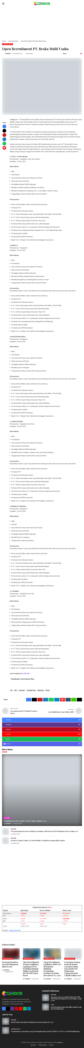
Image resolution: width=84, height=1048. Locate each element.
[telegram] (29, 1008)
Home (4, 41)
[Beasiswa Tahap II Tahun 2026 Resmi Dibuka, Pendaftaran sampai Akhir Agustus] (5, 840)
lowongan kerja (31, 690)
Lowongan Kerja (13, 41)
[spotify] (25, 1008)
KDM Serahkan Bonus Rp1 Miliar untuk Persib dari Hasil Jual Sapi (66, 1008)
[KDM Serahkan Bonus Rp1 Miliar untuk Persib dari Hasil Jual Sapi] (45, 1007)
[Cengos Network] (42, 3)
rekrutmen (41, 690)
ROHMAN (7, 53)
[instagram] (12, 1008)
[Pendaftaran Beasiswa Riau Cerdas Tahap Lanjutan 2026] (42, 790)
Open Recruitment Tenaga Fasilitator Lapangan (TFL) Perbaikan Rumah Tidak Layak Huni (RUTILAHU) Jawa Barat (31, 969)
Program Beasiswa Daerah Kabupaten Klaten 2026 (10, 964)
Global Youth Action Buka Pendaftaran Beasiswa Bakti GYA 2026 (32, 1022)
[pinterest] (16, 1008)
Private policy (42, 1045)
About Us (33, 1045)
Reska (47, 690)
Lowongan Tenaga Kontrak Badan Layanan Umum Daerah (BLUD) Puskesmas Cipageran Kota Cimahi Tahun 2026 (72, 969)
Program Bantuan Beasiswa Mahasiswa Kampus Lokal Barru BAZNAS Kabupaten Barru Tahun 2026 (44, 831)
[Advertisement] (42, 22)
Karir (15, 690)
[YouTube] (20, 1008)
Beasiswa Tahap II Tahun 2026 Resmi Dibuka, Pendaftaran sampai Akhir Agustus (38, 840)
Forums (51, 1045)
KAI (11, 690)
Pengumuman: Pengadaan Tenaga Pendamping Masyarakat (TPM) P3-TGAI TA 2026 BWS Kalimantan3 (45, 1031)
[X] (8, 1008)
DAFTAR (26, 673)
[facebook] (4, 1008)
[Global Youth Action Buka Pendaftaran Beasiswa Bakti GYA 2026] (5, 1021)
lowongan (22, 690)
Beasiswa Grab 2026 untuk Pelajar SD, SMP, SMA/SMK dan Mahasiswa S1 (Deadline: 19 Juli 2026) (66, 998)
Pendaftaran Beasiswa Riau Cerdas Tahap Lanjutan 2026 (25, 821)
